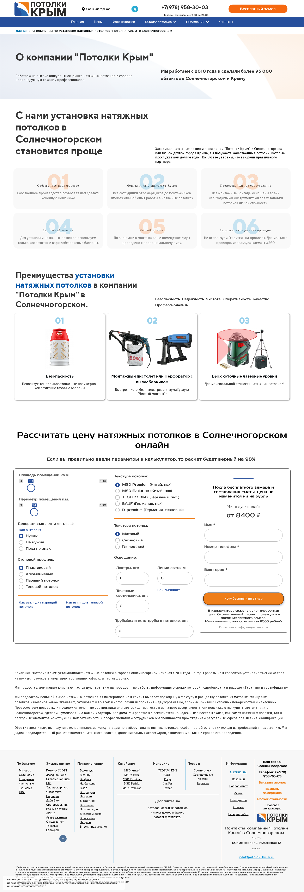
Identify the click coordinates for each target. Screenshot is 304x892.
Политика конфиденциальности (243, 627)
